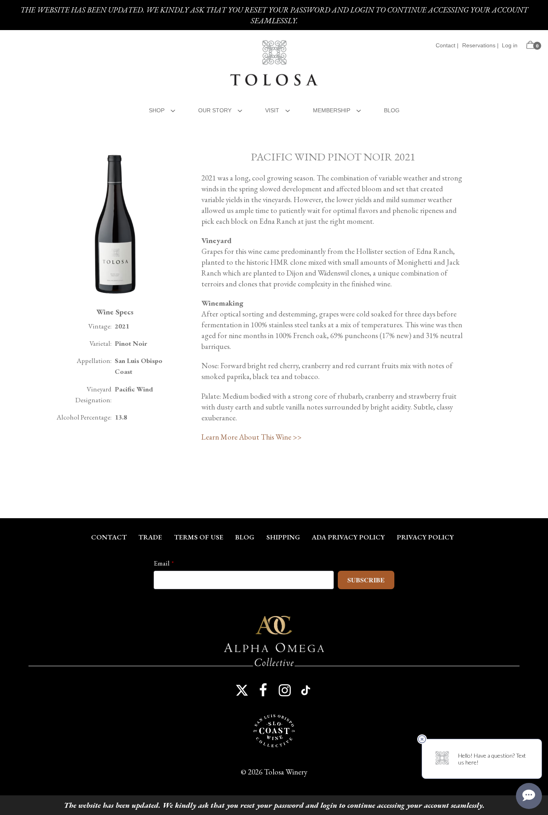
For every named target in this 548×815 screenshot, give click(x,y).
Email (162, 563)
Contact (445, 45)
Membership (331, 110)
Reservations (478, 45)
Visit (272, 110)
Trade (150, 537)
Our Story (214, 110)
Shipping (283, 537)
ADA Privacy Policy (348, 537)
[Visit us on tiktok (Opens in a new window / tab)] (306, 690)
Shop (156, 110)
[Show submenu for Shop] (173, 109)
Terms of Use (198, 537)
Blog (392, 110)
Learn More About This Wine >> (251, 437)
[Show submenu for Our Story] (240, 109)
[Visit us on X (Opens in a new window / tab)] (242, 690)
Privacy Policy (425, 537)
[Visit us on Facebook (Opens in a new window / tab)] (263, 690)
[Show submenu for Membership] (358, 109)
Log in (510, 45)
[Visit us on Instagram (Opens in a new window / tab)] (285, 690)
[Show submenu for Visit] (287, 109)
